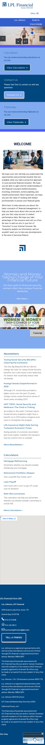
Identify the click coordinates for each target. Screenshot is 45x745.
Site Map (4, 734)
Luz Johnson (19, 20)
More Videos (22, 299)
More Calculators (13, 510)
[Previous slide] (3, 38)
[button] (34, 13)
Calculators (11, 455)
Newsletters (11, 353)
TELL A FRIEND (14, 637)
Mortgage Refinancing (15, 461)
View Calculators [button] (16, 68)
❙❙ (25, 41)
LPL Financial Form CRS (11, 598)
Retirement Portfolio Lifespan (19, 473)
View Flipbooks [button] (15, 122)
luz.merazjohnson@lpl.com (17, 630)
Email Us (36, 20)
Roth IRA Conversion (14, 494)
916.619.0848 (36, 24)
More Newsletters (14, 444)
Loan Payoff (10, 482)
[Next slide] (42, 38)
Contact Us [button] (13, 95)
